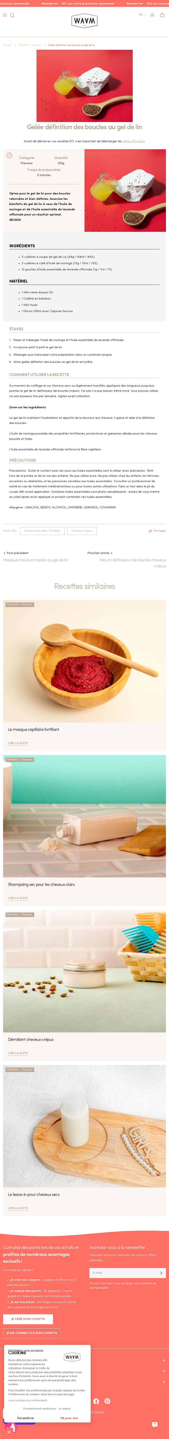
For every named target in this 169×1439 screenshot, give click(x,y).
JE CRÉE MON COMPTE (28, 1319)
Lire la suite (18, 743)
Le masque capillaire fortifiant (33, 730)
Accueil (7, 45)
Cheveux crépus (82, 531)
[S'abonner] (161, 1273)
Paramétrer (25, 1418)
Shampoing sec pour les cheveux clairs (41, 885)
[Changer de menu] (5, 15)
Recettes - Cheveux (30, 45)
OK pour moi (69, 1418)
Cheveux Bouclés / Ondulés (42, 531)
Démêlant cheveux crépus (31, 1040)
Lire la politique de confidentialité (27, 1400)
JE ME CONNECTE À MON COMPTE (32, 1333)
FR (140, 15)
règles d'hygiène (133, 141)
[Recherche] (11, 15)
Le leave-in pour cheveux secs (33, 1195)
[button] (9, 1432)
